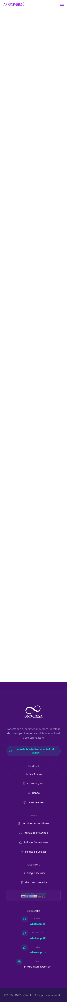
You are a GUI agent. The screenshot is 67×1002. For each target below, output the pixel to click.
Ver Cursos (36, 774)
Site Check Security (36, 882)
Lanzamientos (36, 802)
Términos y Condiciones (35, 823)
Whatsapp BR (38, 924)
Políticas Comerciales (36, 842)
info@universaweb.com (37, 966)
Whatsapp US (38, 952)
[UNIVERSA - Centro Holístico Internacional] (14, 4)
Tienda (36, 793)
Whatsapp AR (38, 938)
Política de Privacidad (36, 832)
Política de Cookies (35, 851)
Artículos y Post (35, 783)
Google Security (36, 873)
